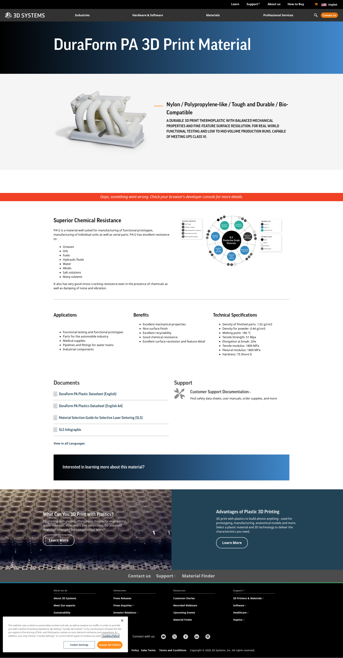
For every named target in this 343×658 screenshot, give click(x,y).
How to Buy (296, 4)
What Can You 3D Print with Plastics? (78, 514)
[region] (65, 634)
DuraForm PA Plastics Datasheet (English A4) (91, 406)
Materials (213, 15)
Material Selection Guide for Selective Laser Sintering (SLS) (101, 418)
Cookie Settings (79, 644)
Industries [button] (82, 15)
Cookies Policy (110, 635)
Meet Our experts (64, 605)
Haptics (237, 619)
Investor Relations (124, 612)
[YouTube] (163, 637)
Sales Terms (148, 650)
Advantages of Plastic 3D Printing (247, 512)
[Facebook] (185, 637)
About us (274, 4)
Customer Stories (184, 598)
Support (252, 4)
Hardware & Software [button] (147, 15)
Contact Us (329, 15)
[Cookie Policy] (140, 651)
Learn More (58, 540)
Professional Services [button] (278, 15)
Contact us (139, 576)
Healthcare (240, 612)
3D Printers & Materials (247, 598)
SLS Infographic (70, 430)
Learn (235, 4)
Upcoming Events (184, 612)
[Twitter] (174, 637)
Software (238, 605)
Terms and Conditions (172, 650)
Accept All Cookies (110, 644)
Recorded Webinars (185, 605)
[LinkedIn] (197, 637)
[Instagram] (208, 637)
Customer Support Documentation (219, 392)
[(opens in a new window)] (316, 4)
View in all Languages (69, 443)
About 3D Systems (65, 598)
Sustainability (62, 612)
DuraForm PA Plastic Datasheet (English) (87, 394)
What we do (60, 590)
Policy (135, 650)
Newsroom (119, 590)
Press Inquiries (122, 605)
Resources (179, 590)
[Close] (122, 620)
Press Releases (122, 598)
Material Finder (198, 576)
